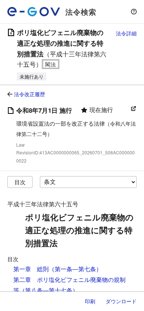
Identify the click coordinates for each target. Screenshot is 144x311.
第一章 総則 (31, 269)
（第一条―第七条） (75, 269)
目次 (19, 182)
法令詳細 (126, 33)
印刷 (90, 301)
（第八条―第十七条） (48, 290)
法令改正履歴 (29, 94)
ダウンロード (121, 301)
